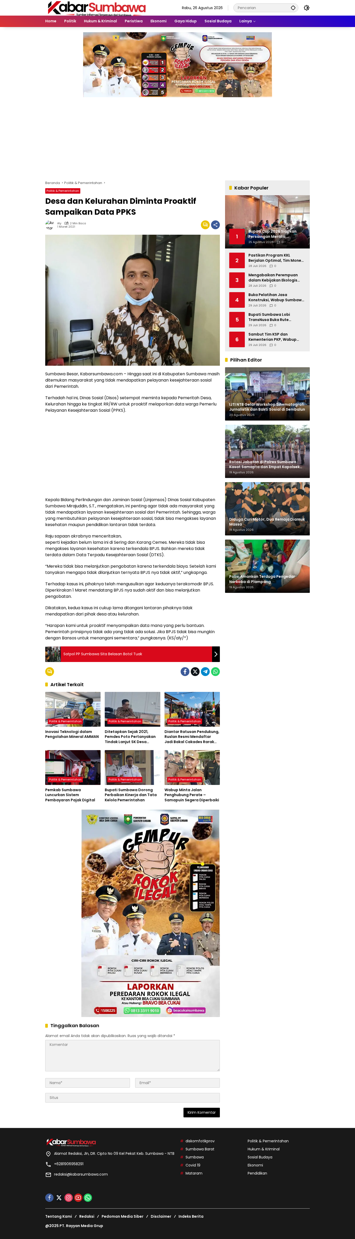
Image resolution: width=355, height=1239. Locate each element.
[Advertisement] (177, 136)
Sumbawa (195, 1157)
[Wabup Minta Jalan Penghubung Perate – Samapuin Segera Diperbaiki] (192, 767)
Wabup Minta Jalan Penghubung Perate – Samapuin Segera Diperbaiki (192, 795)
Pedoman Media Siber (122, 1216)
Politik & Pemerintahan (63, 191)
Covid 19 (193, 1165)
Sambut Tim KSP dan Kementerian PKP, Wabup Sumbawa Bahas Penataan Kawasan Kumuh (274, 337)
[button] (293, 7)
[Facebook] (185, 671)
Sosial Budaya (260, 1157)
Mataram (194, 1173)
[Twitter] (195, 671)
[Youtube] (78, 1198)
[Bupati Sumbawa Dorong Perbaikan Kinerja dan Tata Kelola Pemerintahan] (132, 767)
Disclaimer (161, 1216)
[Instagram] (68, 1198)
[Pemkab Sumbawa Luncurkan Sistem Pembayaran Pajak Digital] (73, 767)
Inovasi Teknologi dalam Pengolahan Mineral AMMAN (72, 734)
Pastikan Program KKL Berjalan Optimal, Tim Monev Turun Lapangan (275, 258)
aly (59, 223)
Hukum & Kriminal (264, 1149)
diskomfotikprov (200, 1141)
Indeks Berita (191, 1216)
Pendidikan (257, 1173)
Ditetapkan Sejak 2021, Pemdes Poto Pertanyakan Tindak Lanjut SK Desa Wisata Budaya (130, 737)
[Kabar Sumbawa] (97, 7)
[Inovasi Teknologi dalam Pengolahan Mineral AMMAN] (73, 709)
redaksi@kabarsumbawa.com (81, 1174)
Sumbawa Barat (200, 1149)
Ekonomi (255, 1165)
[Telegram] (205, 671)
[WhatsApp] (215, 671)
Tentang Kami (58, 1216)
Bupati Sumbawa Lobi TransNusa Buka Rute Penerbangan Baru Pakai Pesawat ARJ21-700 (271, 317)
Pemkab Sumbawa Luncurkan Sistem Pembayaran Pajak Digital (70, 795)
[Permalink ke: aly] (51, 225)
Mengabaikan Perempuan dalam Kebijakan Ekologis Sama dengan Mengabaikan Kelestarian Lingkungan (275, 278)
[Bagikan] (215, 224)
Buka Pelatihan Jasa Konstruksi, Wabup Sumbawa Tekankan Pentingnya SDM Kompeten (276, 297)
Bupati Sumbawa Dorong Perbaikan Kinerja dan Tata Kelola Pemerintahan (131, 795)
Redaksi (86, 1216)
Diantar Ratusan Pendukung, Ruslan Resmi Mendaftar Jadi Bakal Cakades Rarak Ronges (192, 737)
